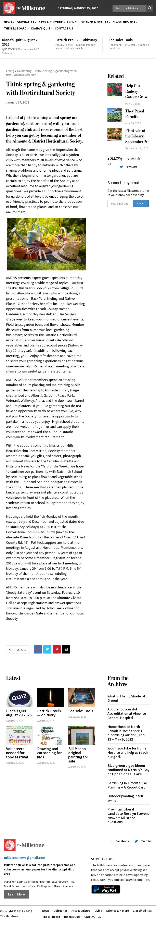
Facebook (133, 159)
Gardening (24, 71)
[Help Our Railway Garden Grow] (114, 90)
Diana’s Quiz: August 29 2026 (20, 42)
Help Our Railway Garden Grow (136, 91)
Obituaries (60, 911)
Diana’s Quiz (72, 917)
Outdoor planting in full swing (125, 798)
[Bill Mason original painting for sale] (81, 735)
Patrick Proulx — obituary (76, 39)
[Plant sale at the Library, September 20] (114, 134)
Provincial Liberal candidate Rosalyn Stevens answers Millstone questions (128, 815)
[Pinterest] (57, 649)
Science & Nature (117, 911)
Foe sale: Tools (121, 39)
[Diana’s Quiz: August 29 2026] (19, 697)
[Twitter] (47, 649)
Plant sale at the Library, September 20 (136, 136)
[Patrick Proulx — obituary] (50, 697)
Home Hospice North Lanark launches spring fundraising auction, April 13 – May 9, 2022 (126, 733)
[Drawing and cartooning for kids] (50, 735)
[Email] (66, 649)
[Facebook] (38, 649)
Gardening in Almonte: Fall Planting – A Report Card (127, 785)
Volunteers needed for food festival (17, 752)
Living (10, 71)
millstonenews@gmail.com (24, 857)
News (45, 911)
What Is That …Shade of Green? (126, 698)
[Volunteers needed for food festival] (19, 735)
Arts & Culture (81, 911)
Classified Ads (142, 911)
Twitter (131, 167)
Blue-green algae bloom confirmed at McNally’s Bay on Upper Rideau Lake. (128, 769)
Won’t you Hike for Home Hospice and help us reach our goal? (127, 752)
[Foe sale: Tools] (81, 697)
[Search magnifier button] (149, 8)
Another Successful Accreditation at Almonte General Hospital (126, 713)
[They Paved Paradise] (114, 115)
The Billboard (51, 917)
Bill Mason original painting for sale (78, 755)
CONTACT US (92, 917)
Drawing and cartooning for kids (49, 752)
